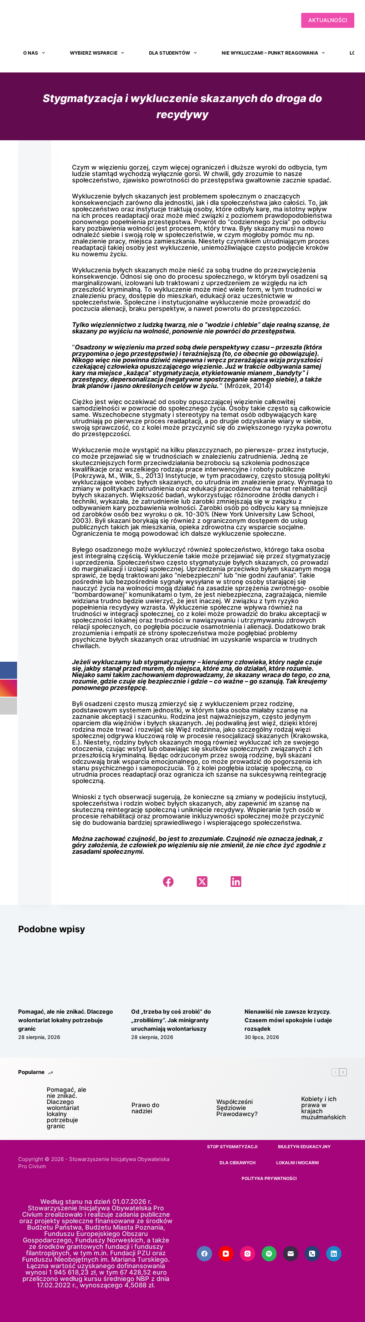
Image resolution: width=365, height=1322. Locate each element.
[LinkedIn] (236, 881)
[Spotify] (269, 1253)
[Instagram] (247, 1253)
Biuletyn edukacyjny (304, 1146)
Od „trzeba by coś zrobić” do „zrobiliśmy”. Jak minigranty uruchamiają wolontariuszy (171, 1020)
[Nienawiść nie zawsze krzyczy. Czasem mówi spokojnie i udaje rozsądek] (296, 971)
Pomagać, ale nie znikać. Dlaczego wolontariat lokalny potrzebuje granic (65, 1020)
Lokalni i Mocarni (297, 1162)
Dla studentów (169, 53)
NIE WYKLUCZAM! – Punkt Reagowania (270, 53)
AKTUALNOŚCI (327, 20)
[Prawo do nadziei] (113, 1108)
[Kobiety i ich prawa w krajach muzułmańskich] (283, 1108)
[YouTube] (226, 1253)
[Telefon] (312, 1253)
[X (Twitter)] (202, 881)
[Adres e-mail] (290, 1253)
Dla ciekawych (238, 1162)
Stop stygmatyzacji (232, 1146)
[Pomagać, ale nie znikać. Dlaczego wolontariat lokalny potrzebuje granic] (69, 971)
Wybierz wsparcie (94, 53)
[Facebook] (168, 881)
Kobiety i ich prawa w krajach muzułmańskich (323, 1108)
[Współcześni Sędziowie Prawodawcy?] (198, 1108)
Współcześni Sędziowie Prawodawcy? (237, 1108)
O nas (30, 53)
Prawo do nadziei (145, 1108)
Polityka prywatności (269, 1178)
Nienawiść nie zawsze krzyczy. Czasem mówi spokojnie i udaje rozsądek (288, 1020)
